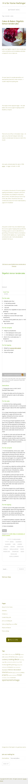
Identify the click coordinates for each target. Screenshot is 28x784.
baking (12, 541)
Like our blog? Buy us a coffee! (9, 624)
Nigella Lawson (14, 549)
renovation (4, 677)
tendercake (15, 551)
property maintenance (13, 675)
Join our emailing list (7, 620)
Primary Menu (15, 10)
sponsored (7, 679)
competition (20, 657)
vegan (3, 166)
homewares (10, 667)
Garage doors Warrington (8, 747)
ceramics (6, 657)
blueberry (8, 544)
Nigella (5, 549)
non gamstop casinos (20, 747)
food (21, 662)
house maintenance (16, 667)
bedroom (22, 654)
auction (13, 654)
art (11, 654)
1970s (9, 654)
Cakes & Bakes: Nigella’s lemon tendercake (13, 22)
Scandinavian (13, 677)
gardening (13, 664)
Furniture (4, 664)
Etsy (12, 662)
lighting (14, 672)
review (8, 677)
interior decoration (14, 670)
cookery (20, 544)
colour (16, 657)
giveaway (18, 664)
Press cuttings (5, 631)
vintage (16, 680)
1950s (3, 654)
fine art (18, 662)
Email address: (6, 758)
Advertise (4, 610)
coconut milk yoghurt (15, 348)
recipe (22, 549)
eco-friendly (8, 662)
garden (9, 664)
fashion (14, 662)
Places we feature (6, 627)
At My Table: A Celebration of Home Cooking (13, 534)
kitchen (10, 672)
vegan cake (14, 554)
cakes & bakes (17, 539)
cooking (6, 546)
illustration (5, 670)
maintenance (18, 672)
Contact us (4, 614)
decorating (22, 659)
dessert (13, 546)
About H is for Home (7, 607)
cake (14, 544)
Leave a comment (14, 556)
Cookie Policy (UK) (6, 617)
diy (5, 662)
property (5, 675)
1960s (6, 654)
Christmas (11, 657)
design (3, 662)
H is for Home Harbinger (14, 3)
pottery (22, 672)
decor (16, 659)
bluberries (19, 541)
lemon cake (20, 546)
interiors (5, 672)
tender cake (6, 551)
